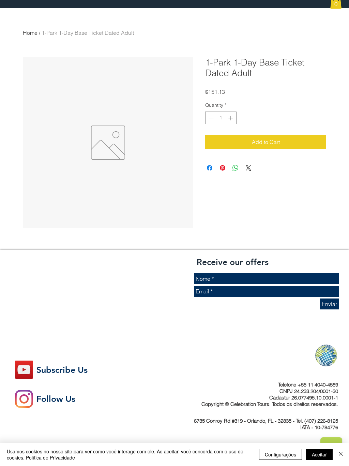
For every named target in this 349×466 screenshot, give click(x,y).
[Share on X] (248, 168)
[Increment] (231, 118)
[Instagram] (24, 399)
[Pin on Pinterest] (222, 168)
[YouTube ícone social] (24, 370)
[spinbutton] (221, 118)
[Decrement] (210, 118)
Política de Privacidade (50, 457)
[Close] (341, 454)
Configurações (280, 454)
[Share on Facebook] (210, 168)
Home (30, 32)
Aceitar (319, 454)
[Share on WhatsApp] (235, 168)
